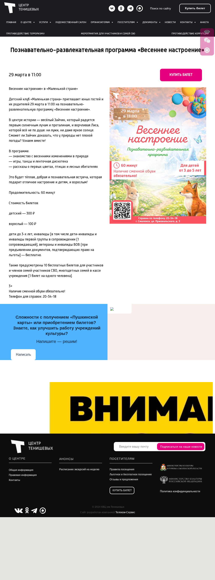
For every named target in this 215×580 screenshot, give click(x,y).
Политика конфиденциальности (180, 491)
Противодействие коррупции (190, 33)
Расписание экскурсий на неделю (79, 469)
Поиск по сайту (160, 8)
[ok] (121, 8)
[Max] (139, 8)
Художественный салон (70, 22)
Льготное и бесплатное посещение (131, 474)
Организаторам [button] (100, 22)
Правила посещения (122, 469)
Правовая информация (23, 475)
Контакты (14, 480)
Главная (11, 22)
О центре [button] (26, 22)
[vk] (112, 8)
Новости (170, 22)
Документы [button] (150, 22)
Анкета (204, 22)
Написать (23, 354)
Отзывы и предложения (124, 479)
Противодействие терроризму (25, 33)
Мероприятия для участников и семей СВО (108, 33)
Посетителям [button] (126, 22)
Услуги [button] (44, 22)
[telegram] (130, 8)
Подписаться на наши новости (181, 446)
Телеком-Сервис (125, 512)
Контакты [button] (186, 22)
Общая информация (21, 470)
